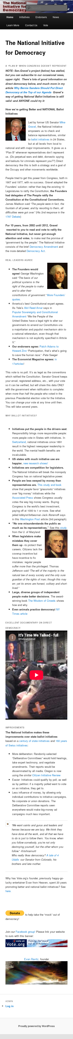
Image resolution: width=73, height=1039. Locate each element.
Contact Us (31, 25)
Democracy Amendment (44, 247)
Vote (45, 25)
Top (68, 1033)
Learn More (12, 25)
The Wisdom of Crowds (42, 601)
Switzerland (19, 442)
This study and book (49, 485)
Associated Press (22, 497)
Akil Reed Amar (33, 308)
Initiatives (24, 17)
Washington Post (30, 519)
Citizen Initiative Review (46, 775)
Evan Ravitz (31, 959)
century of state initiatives (34, 741)
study (63, 528)
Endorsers (41, 17)
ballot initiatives (40, 139)
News (56, 17)
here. (8, 891)
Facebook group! (25, 932)
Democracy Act (36, 251)
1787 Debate (12, 216)
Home (9, 17)
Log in (9, 1006)
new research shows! (35, 463)
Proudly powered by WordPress (36, 1026)
